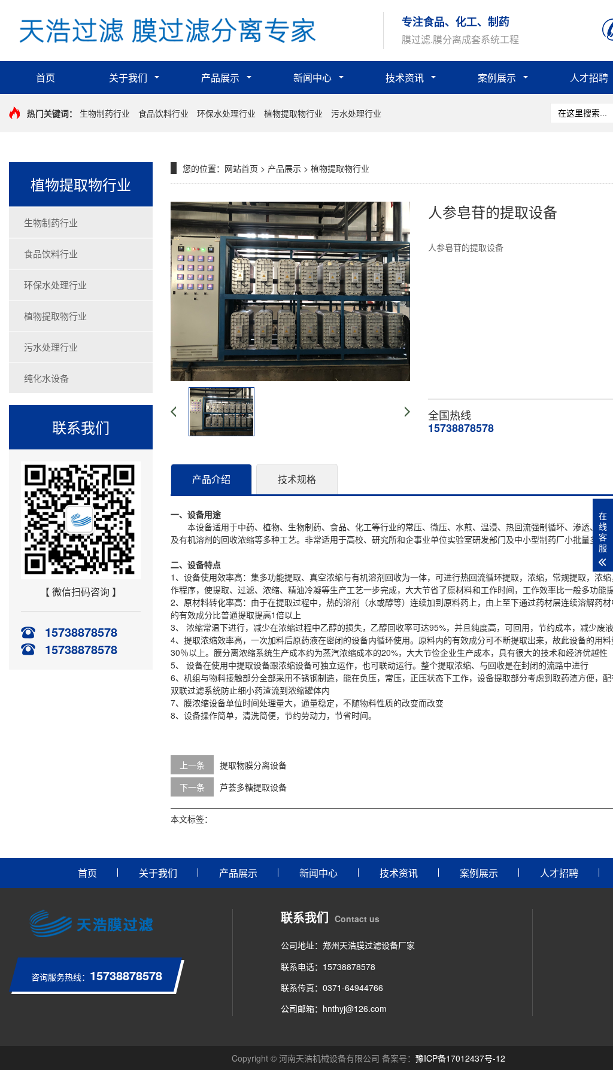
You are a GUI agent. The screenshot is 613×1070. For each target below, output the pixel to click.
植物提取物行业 (293, 113)
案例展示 (497, 77)
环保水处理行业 (226, 113)
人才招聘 (559, 873)
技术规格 (297, 479)
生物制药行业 (105, 113)
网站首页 (241, 168)
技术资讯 (405, 77)
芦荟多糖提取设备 (253, 787)
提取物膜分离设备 (253, 765)
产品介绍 (211, 479)
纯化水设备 (46, 378)
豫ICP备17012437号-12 (460, 1058)
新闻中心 (312, 77)
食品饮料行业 (163, 113)
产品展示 (220, 77)
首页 (45, 77)
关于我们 (128, 77)
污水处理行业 (356, 113)
